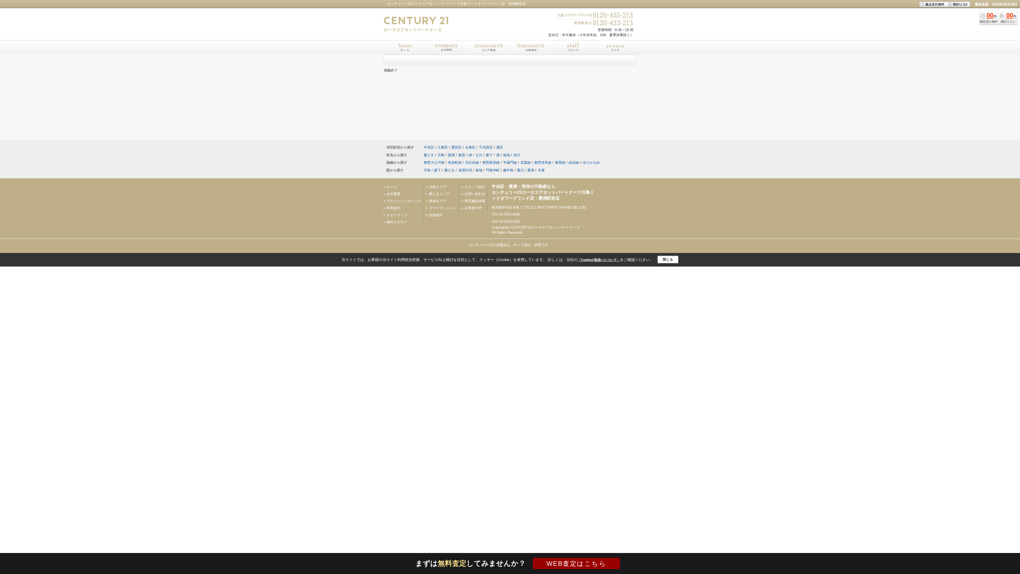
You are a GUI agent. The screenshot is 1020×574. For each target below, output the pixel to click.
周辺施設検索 (475, 201)
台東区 (470, 147)
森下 (489, 155)
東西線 (560, 162)
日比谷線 (472, 162)
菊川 (520, 170)
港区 (499, 147)
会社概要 (393, 194)
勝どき (429, 155)
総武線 (574, 162)
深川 (516, 155)
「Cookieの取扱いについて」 (598, 260)
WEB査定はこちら (576, 563)
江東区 (442, 147)
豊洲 (451, 155)
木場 (541, 170)
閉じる (668, 259)
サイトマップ (396, 215)
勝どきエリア (439, 194)
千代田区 (486, 147)
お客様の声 (473, 208)
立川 (478, 155)
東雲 (461, 155)
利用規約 (393, 208)
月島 (440, 155)
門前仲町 (493, 170)
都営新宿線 (491, 162)
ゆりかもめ (591, 162)
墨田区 (456, 147)
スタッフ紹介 (475, 187)
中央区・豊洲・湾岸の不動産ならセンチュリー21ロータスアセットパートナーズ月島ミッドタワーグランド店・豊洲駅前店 (543, 192)
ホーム (391, 187)
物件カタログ (396, 222)
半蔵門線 (510, 162)
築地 (506, 155)
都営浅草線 (542, 162)
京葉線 (525, 162)
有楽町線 (455, 162)
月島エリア (437, 187)
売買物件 (436, 215)
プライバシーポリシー (403, 201)
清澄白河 (465, 170)
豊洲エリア (437, 201)
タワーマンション (443, 208)
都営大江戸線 (434, 162)
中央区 (429, 147)
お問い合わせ (475, 194)
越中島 (508, 170)
